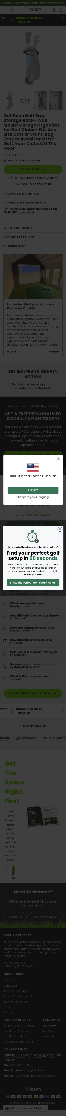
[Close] (58, 459)
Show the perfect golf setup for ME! (33, 582)
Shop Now (33, 490)
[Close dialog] (60, 529)
